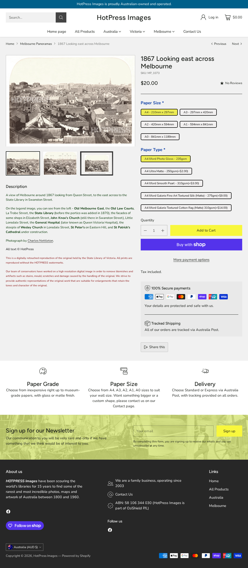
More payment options (191, 259)
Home (10, 44)
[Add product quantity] (162, 230)
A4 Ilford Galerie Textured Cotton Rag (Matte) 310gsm (186, 208)
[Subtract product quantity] (145, 230)
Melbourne (217, 505)
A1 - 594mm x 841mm (198, 124)
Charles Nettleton (40, 241)
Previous (220, 44)
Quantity (147, 220)
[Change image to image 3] (96, 163)
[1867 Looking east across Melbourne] (70, 100)
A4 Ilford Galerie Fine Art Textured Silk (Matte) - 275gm (186, 196)
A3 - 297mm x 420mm (198, 112)
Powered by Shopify (76, 556)
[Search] (61, 17)
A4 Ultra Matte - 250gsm (166, 171)
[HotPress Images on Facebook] (8, 512)
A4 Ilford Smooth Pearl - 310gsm (172, 183)
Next (235, 44)
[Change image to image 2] (60, 163)
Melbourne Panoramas (36, 44)
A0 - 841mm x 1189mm (160, 137)
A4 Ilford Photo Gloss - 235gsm (166, 159)
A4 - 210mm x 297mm (159, 112)
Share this (157, 346)
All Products (219, 489)
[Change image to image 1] (23, 163)
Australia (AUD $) (26, 547)
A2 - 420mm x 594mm (159, 124)
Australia (216, 497)
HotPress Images (45, 556)
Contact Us (124, 494)
